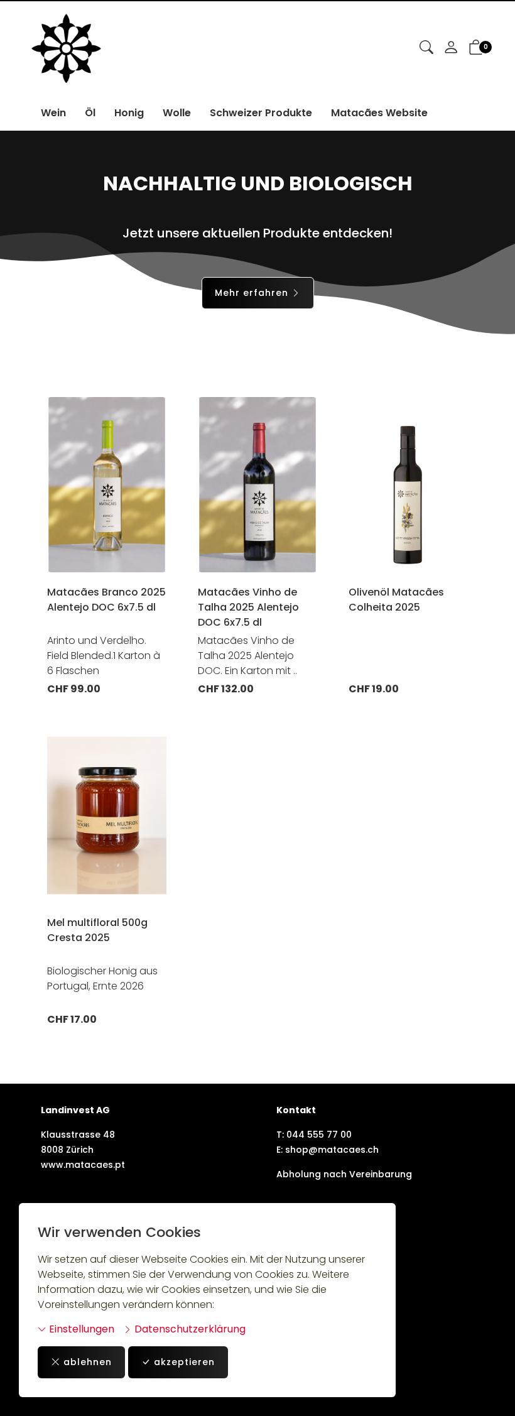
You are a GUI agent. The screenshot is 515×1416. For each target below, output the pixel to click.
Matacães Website (379, 113)
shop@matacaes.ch (332, 1149)
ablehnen (87, 1362)
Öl (90, 113)
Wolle (177, 113)
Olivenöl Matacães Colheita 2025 (396, 599)
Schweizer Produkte (261, 113)
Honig (129, 113)
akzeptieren (184, 1362)
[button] (426, 48)
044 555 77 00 (319, 1134)
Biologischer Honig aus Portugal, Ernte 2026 (102, 978)
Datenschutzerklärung (189, 1329)
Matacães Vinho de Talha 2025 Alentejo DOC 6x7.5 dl (248, 607)
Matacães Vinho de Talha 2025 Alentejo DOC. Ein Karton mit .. (247, 655)
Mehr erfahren (251, 292)
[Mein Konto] (451, 48)
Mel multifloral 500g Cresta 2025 (97, 930)
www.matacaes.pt (83, 1164)
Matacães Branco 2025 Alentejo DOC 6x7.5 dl (106, 599)
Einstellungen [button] (80, 1329)
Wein (53, 113)
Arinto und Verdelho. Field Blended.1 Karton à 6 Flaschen (103, 655)
